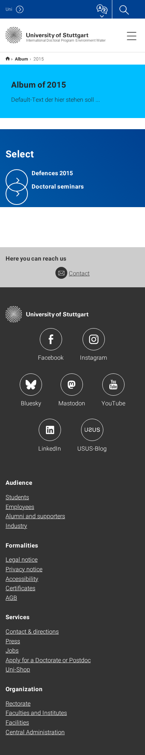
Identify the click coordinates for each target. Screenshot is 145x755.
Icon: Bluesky (31, 384)
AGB (11, 597)
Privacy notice (24, 569)
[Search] (124, 9)
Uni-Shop (18, 669)
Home (8, 58)
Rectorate (18, 703)
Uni (9, 9)
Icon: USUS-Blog (92, 430)
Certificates (20, 588)
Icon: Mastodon (72, 384)
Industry (16, 525)
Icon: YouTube (113, 384)
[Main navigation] (131, 35)
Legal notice (22, 559)
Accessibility (22, 578)
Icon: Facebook (51, 339)
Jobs (12, 650)
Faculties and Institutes (36, 712)
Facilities (17, 722)
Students (17, 497)
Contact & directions (32, 631)
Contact (79, 273)
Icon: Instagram (94, 339)
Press (13, 641)
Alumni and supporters (35, 516)
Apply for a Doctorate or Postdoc (48, 660)
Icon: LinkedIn (50, 430)
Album (21, 59)
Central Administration (35, 732)
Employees (20, 506)
